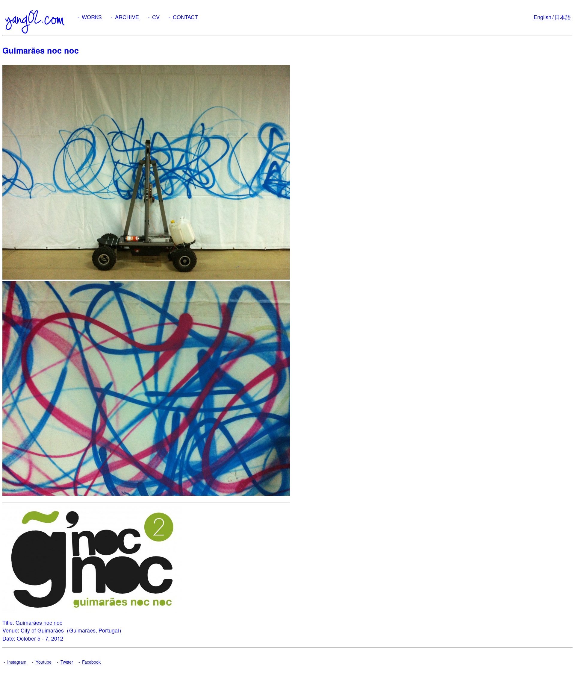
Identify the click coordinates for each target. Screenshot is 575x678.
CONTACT (185, 17)
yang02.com (34, 18)
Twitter (66, 662)
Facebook (91, 662)
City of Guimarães (42, 630)
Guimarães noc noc (39, 622)
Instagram (16, 662)
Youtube (44, 662)
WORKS (92, 17)
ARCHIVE (127, 17)
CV (156, 17)
